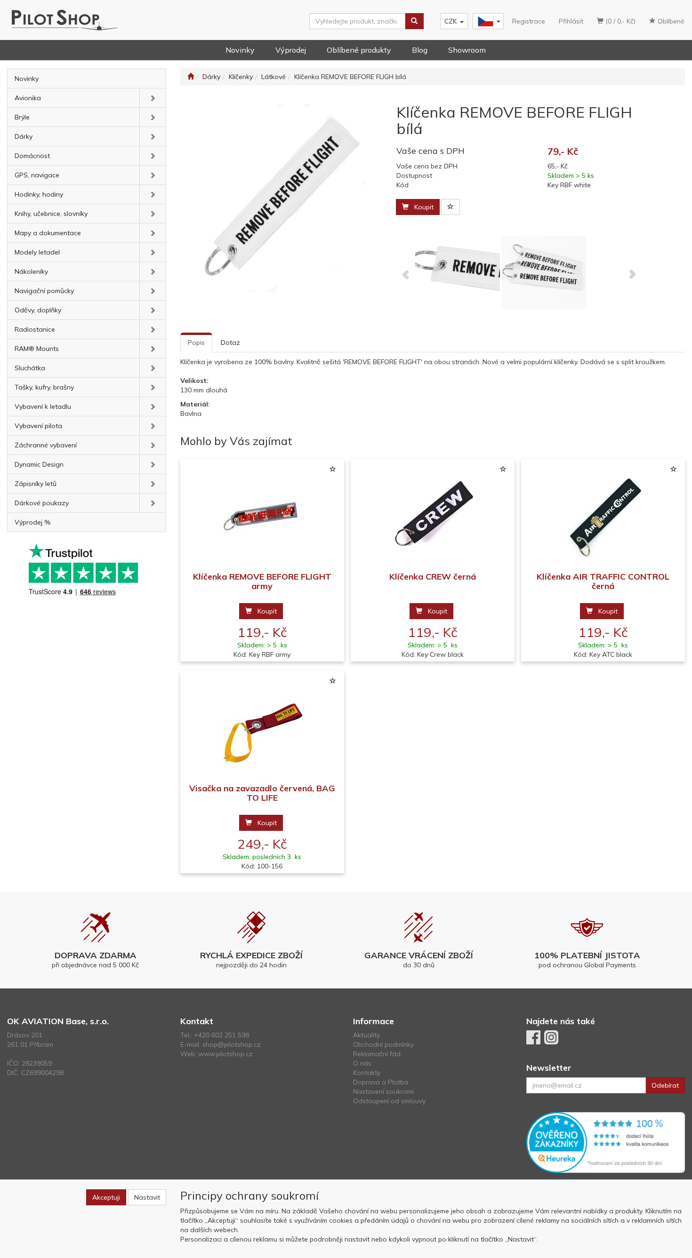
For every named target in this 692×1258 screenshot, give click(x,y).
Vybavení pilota (38, 426)
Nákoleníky (31, 271)
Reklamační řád (377, 1054)
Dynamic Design (39, 464)
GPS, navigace (37, 175)
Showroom (467, 50)
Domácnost (32, 155)
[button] (152, 97)
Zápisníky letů (35, 483)
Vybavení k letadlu (43, 406)
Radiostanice (35, 329)
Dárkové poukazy (42, 503)
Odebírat (665, 1085)
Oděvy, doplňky (38, 310)
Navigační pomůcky (44, 291)
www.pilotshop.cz (225, 1054)
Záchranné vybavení (46, 445)
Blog (419, 50)
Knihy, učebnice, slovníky (51, 213)
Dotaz (230, 342)
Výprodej (290, 50)
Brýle (22, 117)
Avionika (28, 98)
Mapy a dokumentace (48, 233)
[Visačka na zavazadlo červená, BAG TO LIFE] (262, 727)
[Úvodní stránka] (190, 76)
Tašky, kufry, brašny (44, 387)
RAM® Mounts (37, 348)
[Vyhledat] (414, 21)
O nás (362, 1063)
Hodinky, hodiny (39, 194)
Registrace (528, 21)
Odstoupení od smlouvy (389, 1101)
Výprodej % (33, 522)
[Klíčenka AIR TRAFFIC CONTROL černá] (603, 515)
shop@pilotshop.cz (231, 1044)
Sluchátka (30, 368)
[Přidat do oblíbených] (450, 207)
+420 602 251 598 (221, 1035)
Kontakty (366, 1072)
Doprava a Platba (380, 1082)
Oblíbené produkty (359, 50)
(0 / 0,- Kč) (619, 21)
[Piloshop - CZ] (487, 21)
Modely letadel (37, 252)
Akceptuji (106, 1197)
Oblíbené (670, 21)
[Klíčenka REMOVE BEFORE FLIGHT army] (262, 515)
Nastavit (147, 1197)
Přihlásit (571, 21)
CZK (450, 21)
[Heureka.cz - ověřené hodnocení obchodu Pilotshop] (605, 1142)
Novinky (240, 50)
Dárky (23, 136)
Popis (196, 342)
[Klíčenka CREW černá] (433, 515)
